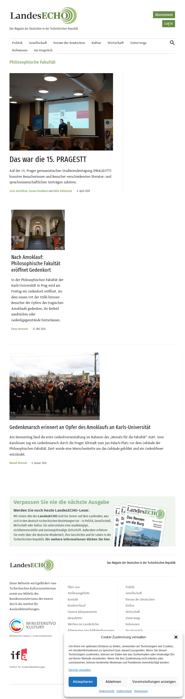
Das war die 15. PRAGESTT (47, 159)
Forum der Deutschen (69, 42)
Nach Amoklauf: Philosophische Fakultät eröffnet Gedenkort (35, 263)
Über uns (74, 586)
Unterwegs (138, 42)
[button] (176, 637)
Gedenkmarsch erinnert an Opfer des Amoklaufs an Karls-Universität (79, 427)
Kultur (96, 42)
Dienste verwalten (80, 670)
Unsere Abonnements (82, 611)
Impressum (141, 691)
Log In (168, 23)
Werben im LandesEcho (83, 624)
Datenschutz (106, 691)
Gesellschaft (38, 42)
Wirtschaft (116, 42)
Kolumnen (20, 50)
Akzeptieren (83, 681)
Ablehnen (113, 681)
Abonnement (164, 15)
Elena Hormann (19, 328)
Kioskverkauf (76, 605)
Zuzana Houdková (38, 191)
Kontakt (73, 599)
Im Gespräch (43, 50)
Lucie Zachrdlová (18, 191)
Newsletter (75, 618)
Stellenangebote (79, 593)
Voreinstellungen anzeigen (154, 681)
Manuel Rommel (18, 463)
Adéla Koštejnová (62, 191)
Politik (17, 42)
